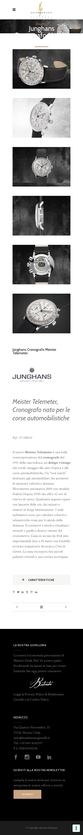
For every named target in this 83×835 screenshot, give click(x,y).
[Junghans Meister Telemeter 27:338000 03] (41, 87)
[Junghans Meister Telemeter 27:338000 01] (41, 283)
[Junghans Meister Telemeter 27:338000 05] (41, 234)
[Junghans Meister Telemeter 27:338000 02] (41, 332)
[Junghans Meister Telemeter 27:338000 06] (41, 136)
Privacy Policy (34, 694)
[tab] (41, 580)
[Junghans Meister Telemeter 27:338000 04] (41, 185)
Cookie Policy (39, 699)
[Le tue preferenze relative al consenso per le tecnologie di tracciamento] (76, 828)
